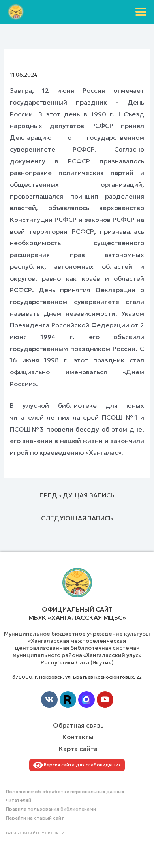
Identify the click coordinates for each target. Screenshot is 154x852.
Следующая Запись (77, 518)
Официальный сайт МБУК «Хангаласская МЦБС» (77, 613)
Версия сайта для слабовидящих (81, 765)
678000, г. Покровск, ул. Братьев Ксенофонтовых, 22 (77, 677)
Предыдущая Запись (77, 495)
